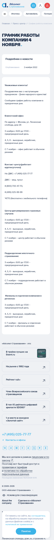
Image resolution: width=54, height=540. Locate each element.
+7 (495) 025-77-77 (16, 434)
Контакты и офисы (16, 440)
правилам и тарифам (14, 467)
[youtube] (40, 447)
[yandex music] (28, 447)
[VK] (5, 447)
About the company (7, 501)
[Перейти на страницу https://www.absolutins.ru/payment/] (33, 5)
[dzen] (22, 447)
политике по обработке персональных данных (17, 472)
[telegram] (11, 447)
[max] (16, 447)
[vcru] (34, 447)
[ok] (45, 447)
